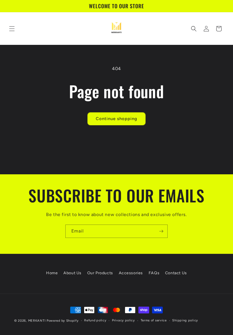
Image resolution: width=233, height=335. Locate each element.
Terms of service (154, 320)
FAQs (154, 273)
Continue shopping (116, 118)
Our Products (100, 273)
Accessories (131, 273)
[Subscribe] (161, 231)
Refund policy (95, 320)
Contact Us (176, 273)
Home (52, 273)
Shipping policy (185, 320)
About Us (72, 273)
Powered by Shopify (63, 321)
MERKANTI (37, 321)
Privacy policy (123, 320)
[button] (12, 28)
